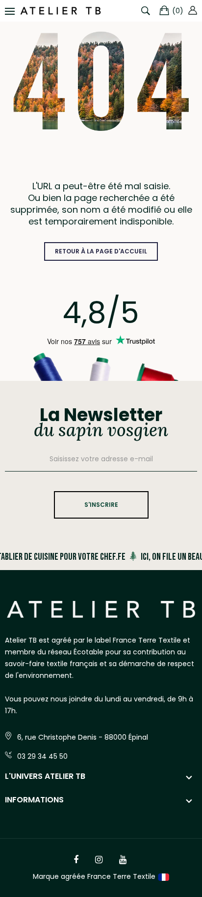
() (177, 11)
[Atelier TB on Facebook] (76, 860)
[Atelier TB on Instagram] (98, 860)
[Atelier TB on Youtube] (122, 860)
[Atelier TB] (60, 10)
